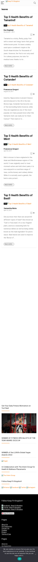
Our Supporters (7, 526)
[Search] (34, 3)
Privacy (4, 532)
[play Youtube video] (19, 423)
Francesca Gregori (11, 90)
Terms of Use (6, 534)
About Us (5, 524)
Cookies (4, 530)
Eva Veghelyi (9, 30)
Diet (5, 25)
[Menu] (2, 3)
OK (20, 559)
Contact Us (5, 528)
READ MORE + (9, 66)
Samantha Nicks (10, 208)
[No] (35, 554)
